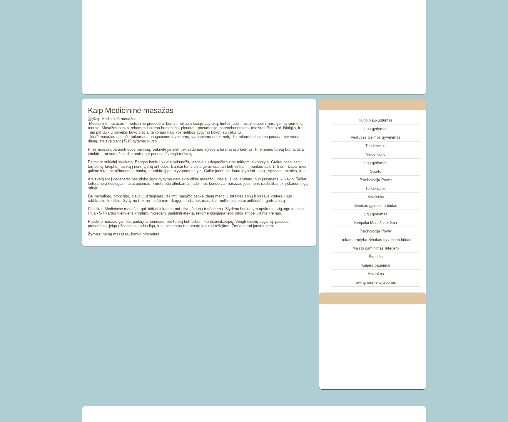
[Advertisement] (187, 47)
